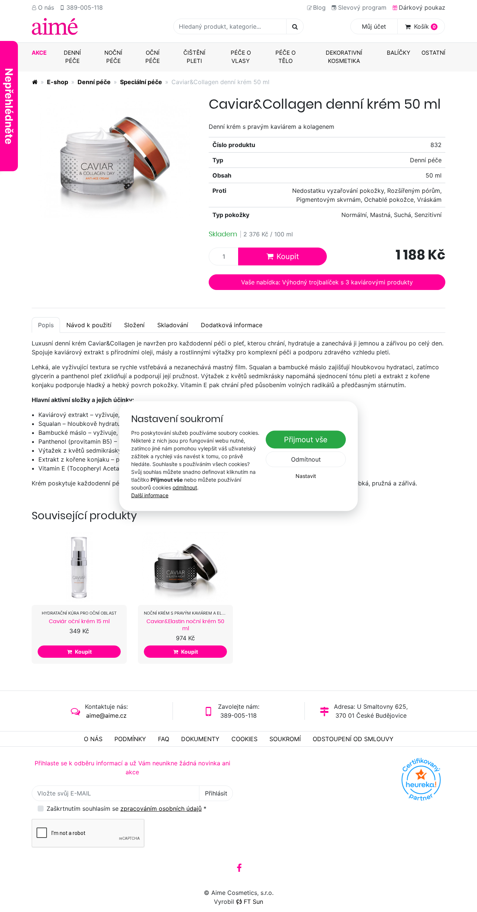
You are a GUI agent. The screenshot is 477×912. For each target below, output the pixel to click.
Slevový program (362, 7)
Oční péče (152, 57)
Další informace (149, 495)
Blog (319, 7)
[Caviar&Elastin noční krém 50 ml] (185, 567)
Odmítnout (306, 459)
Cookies (244, 739)
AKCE (39, 52)
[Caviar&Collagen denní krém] (115, 156)
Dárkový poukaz (422, 7)
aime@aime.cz (106, 715)
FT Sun (253, 901)
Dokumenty (200, 739)
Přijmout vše (306, 439)
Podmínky (130, 739)
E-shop (57, 82)
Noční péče (113, 57)
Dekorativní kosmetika (344, 57)
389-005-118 (84, 7)
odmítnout (185, 487)
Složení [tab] (134, 325)
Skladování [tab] (172, 325)
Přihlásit (216, 793)
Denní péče (72, 57)
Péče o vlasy (241, 57)
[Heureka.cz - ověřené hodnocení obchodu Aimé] (421, 779)
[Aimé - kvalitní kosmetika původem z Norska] (35, 82)
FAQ (163, 739)
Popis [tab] (46, 325)
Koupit (288, 256)
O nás (46, 7)
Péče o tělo (285, 57)
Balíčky (398, 52)
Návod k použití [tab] (88, 325)
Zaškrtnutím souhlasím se (126, 808)
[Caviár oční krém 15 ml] (79, 567)
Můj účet (374, 26)
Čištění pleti (194, 57)
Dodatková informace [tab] (231, 325)
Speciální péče (141, 82)
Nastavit (306, 476)
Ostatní (433, 52)
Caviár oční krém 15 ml (79, 621)
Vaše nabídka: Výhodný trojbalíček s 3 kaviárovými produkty (327, 282)
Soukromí (285, 739)
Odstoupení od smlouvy (353, 739)
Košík (425, 26)
